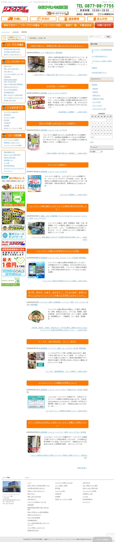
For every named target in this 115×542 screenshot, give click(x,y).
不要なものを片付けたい (11, 87)
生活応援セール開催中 (56, 86)
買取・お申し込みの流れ (11, 69)
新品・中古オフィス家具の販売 (13, 95)
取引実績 (6, 120)
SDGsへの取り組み (9, 157)
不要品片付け (49, 52)
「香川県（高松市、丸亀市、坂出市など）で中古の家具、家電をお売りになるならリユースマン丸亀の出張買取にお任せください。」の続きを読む (59, 329)
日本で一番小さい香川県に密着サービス (39, 485)
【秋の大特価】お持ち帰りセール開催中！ (57, 123)
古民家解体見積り (9, 92)
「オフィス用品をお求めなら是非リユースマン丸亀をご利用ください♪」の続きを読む (58, 456)
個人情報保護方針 (9, 165)
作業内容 (95, 92)
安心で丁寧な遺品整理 (10, 90)
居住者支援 (7, 115)
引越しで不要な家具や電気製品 (13, 84)
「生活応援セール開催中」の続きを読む (72, 112)
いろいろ (51, 93)
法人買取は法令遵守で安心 (12, 52)
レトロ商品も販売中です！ (100, 56)
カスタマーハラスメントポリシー (14, 168)
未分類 (75, 348)
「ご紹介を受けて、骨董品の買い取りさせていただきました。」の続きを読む (59, 75)
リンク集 (6, 163)
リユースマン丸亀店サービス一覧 (37, 502)
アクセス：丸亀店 (9, 117)
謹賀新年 (94, 68)
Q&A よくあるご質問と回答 (12, 155)
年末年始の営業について (99, 72)
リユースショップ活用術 (11, 140)
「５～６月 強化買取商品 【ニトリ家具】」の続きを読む (66, 371)
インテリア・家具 (67, 302)
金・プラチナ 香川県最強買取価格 (102, 50)
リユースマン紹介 (60, 491)
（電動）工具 (44, 216)
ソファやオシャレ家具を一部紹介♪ (102, 62)
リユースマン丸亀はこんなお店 (63, 482)
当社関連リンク (8, 160)
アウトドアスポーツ (65, 216)
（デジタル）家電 (45, 302)
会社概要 (6, 125)
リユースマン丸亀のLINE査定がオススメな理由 (57, 251)
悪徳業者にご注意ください (12, 142)
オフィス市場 (96, 102)
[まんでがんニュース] (13, 181)
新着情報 (94, 84)
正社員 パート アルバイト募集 (13, 128)
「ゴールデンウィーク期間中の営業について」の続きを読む (66, 411)
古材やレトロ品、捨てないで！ (36, 491)
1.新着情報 (43, 93)
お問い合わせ (86, 482)
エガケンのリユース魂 (99, 109)
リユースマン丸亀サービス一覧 (13, 74)
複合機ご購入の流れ (10, 100)
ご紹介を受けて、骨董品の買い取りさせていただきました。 (57, 46)
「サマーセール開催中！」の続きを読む (73, 195)
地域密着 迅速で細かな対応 (12, 49)
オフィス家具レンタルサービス (13, 98)
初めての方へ (8, 66)
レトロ (41, 52)
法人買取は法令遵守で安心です (36, 488)
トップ (29, 482)
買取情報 (58, 52)
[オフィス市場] (13, 230)
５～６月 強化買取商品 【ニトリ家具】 (57, 341)
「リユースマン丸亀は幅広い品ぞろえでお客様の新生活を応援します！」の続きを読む (59, 238)
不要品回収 (7, 77)
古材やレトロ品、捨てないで (12, 54)
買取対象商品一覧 (9, 152)
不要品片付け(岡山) (98, 99)
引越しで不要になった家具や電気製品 (38, 512)
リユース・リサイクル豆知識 (12, 145)
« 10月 (92, 142)
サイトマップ (8, 171)
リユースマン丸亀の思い (11, 112)
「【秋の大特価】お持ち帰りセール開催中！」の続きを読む (66, 153)
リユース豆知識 (72, 258)
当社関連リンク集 (88, 493)
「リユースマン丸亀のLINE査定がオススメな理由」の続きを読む (64, 281)
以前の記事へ (82, 468)
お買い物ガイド (8, 71)
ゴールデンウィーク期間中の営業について (57, 383)
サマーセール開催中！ (57, 165)
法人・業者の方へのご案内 (90, 485)
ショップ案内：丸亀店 (61, 485)
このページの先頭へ (102, 539)
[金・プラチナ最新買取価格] (13, 189)
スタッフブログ (60, 93)
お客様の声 (7, 123)
